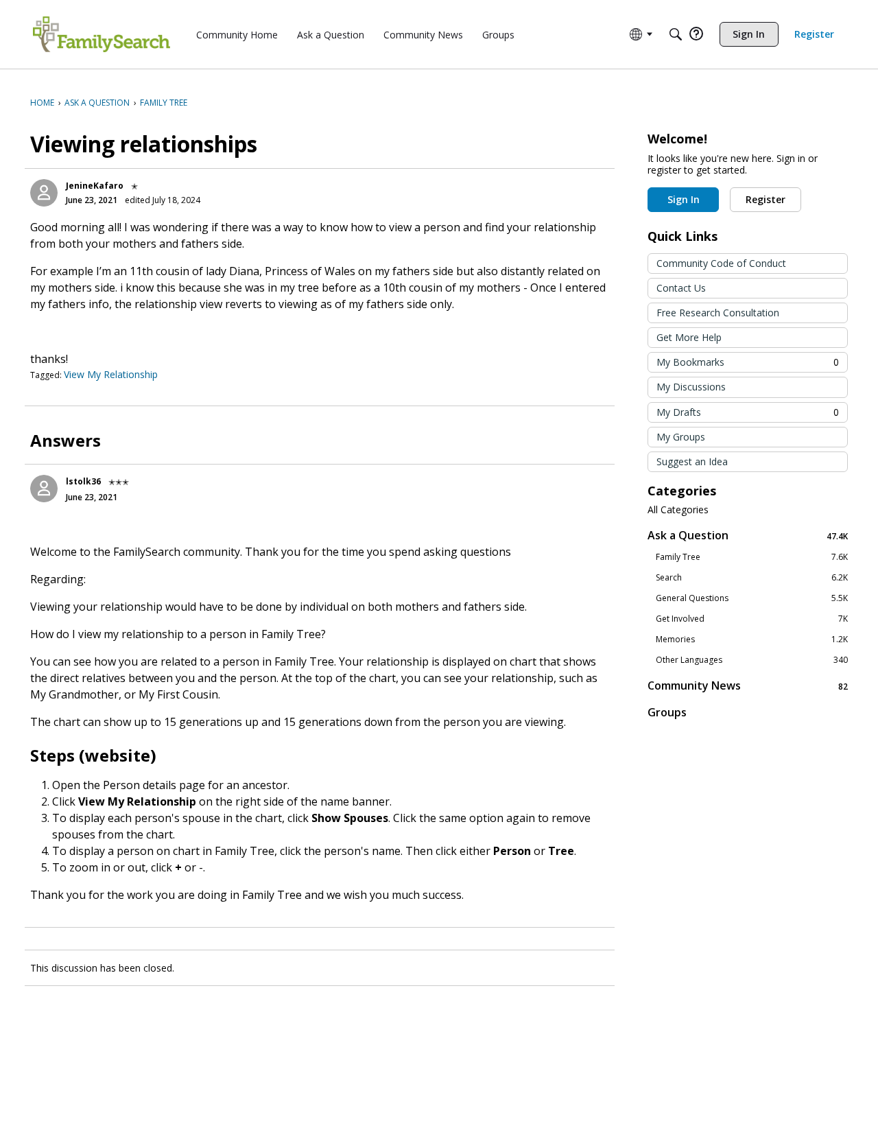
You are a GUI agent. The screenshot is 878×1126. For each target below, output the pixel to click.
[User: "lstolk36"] (44, 488)
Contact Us (681, 287)
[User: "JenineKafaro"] (44, 193)
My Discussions (691, 386)
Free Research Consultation (717, 312)
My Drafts (747, 412)
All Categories (678, 510)
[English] (101, 34)
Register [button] (765, 199)
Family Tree (752, 557)
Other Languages (752, 660)
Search (752, 578)
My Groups (680, 436)
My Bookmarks (747, 361)
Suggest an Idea (692, 461)
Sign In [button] (683, 199)
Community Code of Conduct (721, 263)
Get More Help (689, 337)
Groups (667, 712)
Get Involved (752, 619)
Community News (748, 686)
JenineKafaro (94, 185)
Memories (752, 639)
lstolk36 (83, 481)
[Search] (675, 34)
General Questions (752, 598)
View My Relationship (111, 374)
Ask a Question (748, 535)
